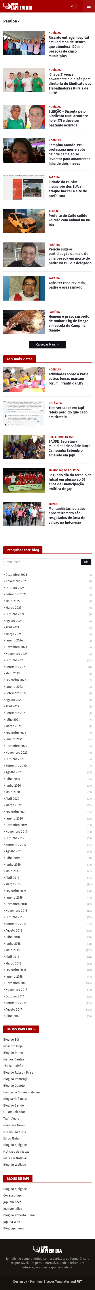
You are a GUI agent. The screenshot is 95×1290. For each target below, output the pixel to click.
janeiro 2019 (49, 897)
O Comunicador (14, 1112)
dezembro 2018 (49, 904)
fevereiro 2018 (49, 970)
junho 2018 (49, 944)
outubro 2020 (49, 759)
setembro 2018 (49, 924)
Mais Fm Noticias (15, 1158)
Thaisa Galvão (13, 1066)
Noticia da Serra (14, 1132)
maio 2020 (49, 792)
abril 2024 (49, 627)
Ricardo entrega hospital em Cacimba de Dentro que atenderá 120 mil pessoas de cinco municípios (69, 46)
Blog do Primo (13, 1053)
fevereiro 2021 (49, 733)
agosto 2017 (49, 1009)
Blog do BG (11, 1040)
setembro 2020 (49, 766)
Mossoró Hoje (13, 1046)
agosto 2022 (49, 700)
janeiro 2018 (49, 977)
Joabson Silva (12, 1209)
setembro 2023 (49, 667)
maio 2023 (49, 673)
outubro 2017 (49, 996)
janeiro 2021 (49, 739)
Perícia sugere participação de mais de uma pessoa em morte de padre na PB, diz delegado (70, 256)
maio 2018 (49, 950)
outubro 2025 (49, 588)
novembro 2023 (49, 654)
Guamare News (14, 1125)
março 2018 (49, 963)
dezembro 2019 (49, 825)
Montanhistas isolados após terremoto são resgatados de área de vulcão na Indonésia (67, 516)
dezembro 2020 (49, 746)
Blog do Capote (14, 1086)
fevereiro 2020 (49, 812)
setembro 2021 (49, 713)
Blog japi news (13, 1228)
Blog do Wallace (14, 1165)
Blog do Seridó (13, 1105)
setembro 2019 (49, 845)
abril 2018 (49, 957)
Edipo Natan (12, 1138)
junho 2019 (49, 865)
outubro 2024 (49, 614)
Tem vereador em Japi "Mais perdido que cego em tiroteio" (68, 412)
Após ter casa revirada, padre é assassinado (67, 285)
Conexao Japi (12, 1195)
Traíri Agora (11, 1119)
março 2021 (49, 726)
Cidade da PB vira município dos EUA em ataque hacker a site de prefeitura (68, 189)
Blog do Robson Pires (18, 1072)
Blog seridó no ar (15, 1099)
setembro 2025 (49, 594)
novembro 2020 (49, 753)
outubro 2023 (49, 660)
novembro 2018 (49, 911)
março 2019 (49, 884)
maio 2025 (49, 601)
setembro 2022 (49, 693)
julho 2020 (49, 779)
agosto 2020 (49, 772)
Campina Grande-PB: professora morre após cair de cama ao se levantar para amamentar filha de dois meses (69, 154)
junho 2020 (49, 785)
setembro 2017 (49, 1003)
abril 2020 (49, 799)
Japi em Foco (12, 1202)
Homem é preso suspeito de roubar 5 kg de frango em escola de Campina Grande (69, 323)
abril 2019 (49, 878)
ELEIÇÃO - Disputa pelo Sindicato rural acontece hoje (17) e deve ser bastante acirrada (68, 118)
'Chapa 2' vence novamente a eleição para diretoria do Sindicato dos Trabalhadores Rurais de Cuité (70, 83)
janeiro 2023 (49, 687)
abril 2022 (49, 706)
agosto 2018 (49, 930)
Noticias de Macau (16, 1152)
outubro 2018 (49, 917)
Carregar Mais (46, 344)
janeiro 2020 (49, 818)
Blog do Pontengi (15, 1079)
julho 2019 (49, 858)
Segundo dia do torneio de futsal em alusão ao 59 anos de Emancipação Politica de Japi (70, 482)
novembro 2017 (49, 990)
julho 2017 (49, 1016)
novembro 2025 (49, 581)
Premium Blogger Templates (50, 1282)
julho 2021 (49, 720)
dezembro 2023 (49, 647)
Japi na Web (11, 1222)
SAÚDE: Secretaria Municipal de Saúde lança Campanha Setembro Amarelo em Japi (70, 448)
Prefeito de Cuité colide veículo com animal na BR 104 (69, 220)
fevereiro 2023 (49, 680)
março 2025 (49, 608)
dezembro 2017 (49, 983)
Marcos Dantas (13, 1059)
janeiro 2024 (49, 640)
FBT (79, 1282)
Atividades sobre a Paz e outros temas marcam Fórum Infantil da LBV (68, 379)
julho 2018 (49, 937)
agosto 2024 (49, 621)
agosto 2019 (49, 851)
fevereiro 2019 (49, 891)
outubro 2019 (49, 838)
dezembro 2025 (49, 575)
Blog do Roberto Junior (19, 1215)
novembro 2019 (49, 832)
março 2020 (49, 805)
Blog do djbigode (15, 1145)
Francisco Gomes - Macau (21, 1092)
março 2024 (49, 634)
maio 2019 (49, 871)
